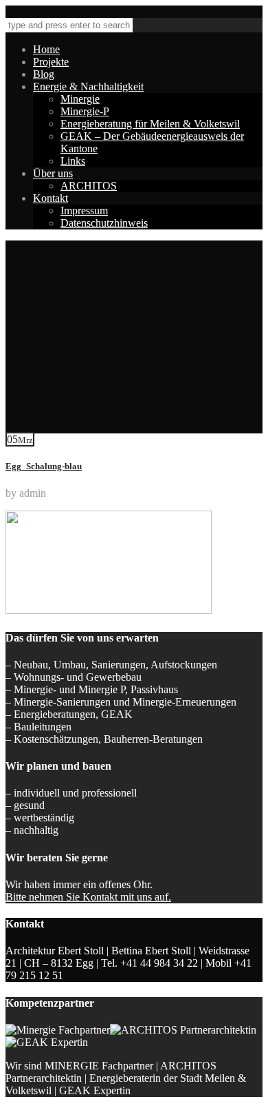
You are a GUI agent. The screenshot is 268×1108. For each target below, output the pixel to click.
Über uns (53, 173)
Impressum (84, 210)
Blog (43, 74)
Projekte (51, 62)
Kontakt (50, 198)
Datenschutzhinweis (104, 223)
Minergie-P (84, 111)
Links (72, 161)
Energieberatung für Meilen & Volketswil (150, 124)
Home (46, 49)
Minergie (80, 99)
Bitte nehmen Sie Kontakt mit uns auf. (88, 897)
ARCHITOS (88, 186)
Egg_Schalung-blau (43, 466)
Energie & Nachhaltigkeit (88, 86)
